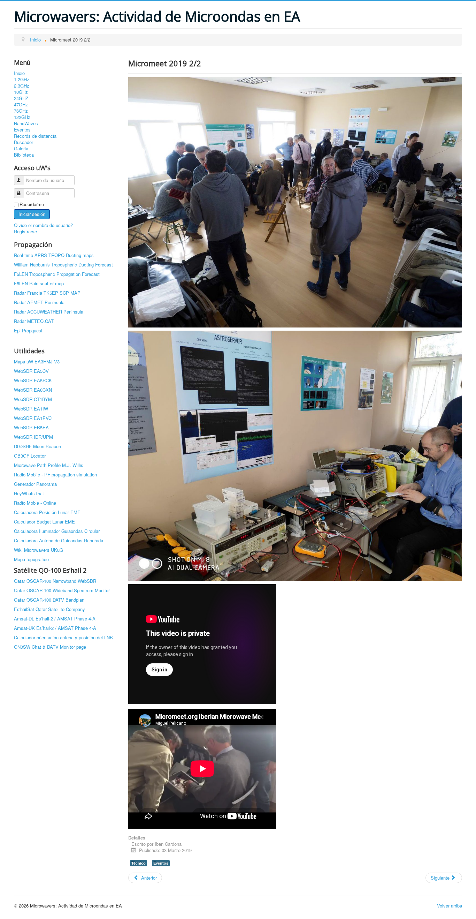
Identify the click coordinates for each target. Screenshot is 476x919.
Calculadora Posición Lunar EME (47, 512)
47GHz (21, 104)
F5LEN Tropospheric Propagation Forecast (57, 274)
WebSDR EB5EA (31, 427)
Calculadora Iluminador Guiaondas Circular (57, 531)
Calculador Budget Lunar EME (44, 521)
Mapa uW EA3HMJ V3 (37, 361)
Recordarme (32, 204)
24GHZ (21, 98)
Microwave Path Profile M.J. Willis (48, 465)
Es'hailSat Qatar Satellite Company (49, 609)
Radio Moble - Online (35, 502)
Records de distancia (35, 136)
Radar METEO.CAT (34, 321)
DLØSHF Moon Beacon (37, 446)
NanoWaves (26, 123)
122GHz (22, 117)
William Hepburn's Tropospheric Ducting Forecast (63, 264)
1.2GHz (21, 79)
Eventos (22, 130)
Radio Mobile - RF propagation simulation (55, 474)
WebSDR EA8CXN (33, 389)
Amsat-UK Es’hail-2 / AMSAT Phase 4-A (55, 628)
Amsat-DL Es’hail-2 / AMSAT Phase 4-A (54, 618)
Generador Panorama (35, 484)
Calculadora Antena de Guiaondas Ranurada (58, 540)
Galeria (21, 148)
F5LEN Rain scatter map (39, 283)
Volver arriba (449, 905)
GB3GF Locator (30, 455)
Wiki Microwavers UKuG (38, 550)
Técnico (138, 863)
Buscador (23, 142)
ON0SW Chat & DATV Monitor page (50, 646)
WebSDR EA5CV (31, 371)
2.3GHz (21, 86)
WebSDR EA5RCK (33, 380)
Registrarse (25, 231)
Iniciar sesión (31, 214)
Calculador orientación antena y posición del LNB (63, 637)
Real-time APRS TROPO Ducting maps (54, 255)
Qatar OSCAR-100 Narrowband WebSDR (55, 581)
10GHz (21, 92)
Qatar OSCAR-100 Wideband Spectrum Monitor (62, 590)
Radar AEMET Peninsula (39, 302)
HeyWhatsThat (29, 493)
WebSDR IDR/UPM (33, 437)
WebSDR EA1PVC (33, 418)
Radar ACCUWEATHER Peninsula (48, 311)
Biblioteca (24, 155)
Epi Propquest (28, 330)
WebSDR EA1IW (31, 408)
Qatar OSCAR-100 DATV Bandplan (49, 599)
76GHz (21, 111)
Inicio (19, 73)
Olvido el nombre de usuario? (43, 225)
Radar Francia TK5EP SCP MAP (47, 292)
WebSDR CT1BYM (33, 399)
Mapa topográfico (31, 559)
